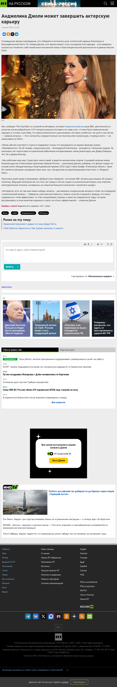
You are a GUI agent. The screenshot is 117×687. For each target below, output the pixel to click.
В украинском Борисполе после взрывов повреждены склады (35, 397)
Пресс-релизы (47, 549)
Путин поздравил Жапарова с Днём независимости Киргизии (36, 374)
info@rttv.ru (64, 652)
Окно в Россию (87, 594)
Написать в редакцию (51, 574)
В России (44, 213)
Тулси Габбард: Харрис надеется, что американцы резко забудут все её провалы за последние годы (54, 533)
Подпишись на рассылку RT (89, 616)
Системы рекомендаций (52, 583)
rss (82, 616)
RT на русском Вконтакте (36, 616)
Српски (83, 570)
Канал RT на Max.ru (51, 616)
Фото (4, 587)
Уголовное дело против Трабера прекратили (25, 382)
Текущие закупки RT (50, 570)
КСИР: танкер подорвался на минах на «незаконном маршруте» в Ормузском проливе (47, 366)
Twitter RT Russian (43, 616)
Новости (6, 549)
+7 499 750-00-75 (101, 649)
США (14, 213)
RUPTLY (83, 590)
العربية (82, 562)
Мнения (5, 583)
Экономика (7, 566)
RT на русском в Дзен (74, 616)
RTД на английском (88, 582)
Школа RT (84, 599)
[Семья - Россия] (59, 3)
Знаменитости (28, 213)
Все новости (58, 402)
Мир (4, 553)
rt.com (25, 646)
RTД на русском (87, 586)
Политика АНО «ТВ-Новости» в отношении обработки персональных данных (59, 655)
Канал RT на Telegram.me (28, 616)
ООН (33, 129)
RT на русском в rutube (59, 616)
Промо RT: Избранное (51, 557)
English (83, 549)
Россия (5, 557)
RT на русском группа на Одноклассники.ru (66, 616)
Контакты (45, 566)
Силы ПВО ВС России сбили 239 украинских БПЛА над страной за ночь (40, 389)
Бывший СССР (8, 561)
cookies (65, 682)
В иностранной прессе (11, 487)
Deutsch (83, 553)
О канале (45, 553)
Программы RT (48, 561)
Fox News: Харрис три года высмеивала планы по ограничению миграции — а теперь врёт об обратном (56, 519)
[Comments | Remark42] (58, 260)
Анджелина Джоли (74, 126)
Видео (5, 591)
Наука (5, 574)
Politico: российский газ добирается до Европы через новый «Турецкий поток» (81, 493)
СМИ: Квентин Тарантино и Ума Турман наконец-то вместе (33, 228)
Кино (5, 213)
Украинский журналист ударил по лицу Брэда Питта (29, 223)
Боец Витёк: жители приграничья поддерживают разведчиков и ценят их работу (61, 359)
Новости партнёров (50, 579)
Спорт (5, 570)
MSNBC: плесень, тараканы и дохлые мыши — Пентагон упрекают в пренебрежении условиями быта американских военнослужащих (55, 526)
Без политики (8, 579)
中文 (82, 574)
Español (83, 566)
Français (83, 557)
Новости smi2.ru (6, 287)
